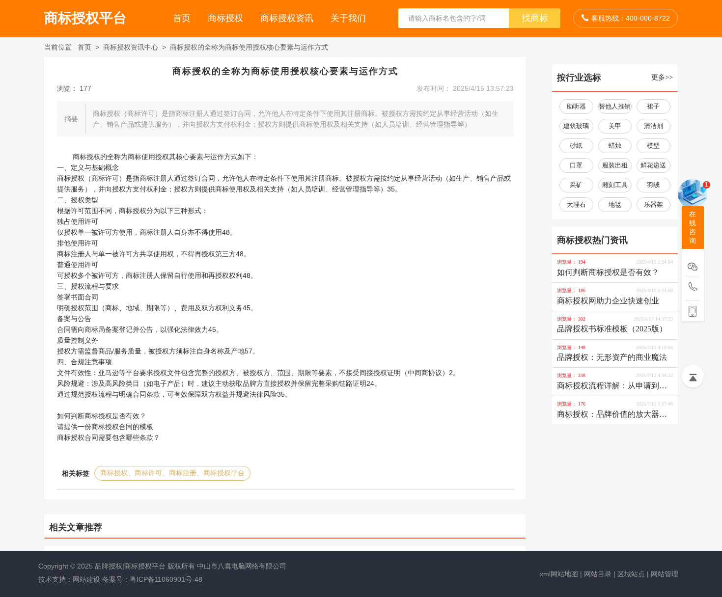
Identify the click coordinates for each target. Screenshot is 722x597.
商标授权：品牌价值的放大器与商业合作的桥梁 (612, 415)
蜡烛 (615, 145)
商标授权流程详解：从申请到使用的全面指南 (612, 386)
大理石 (576, 204)
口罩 (576, 165)
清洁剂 (653, 126)
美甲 (615, 126)
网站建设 (86, 579)
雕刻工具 (615, 185)
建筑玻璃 (576, 126)
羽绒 (653, 185)
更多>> (662, 77)
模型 (653, 145)
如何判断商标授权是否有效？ (608, 272)
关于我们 (348, 18)
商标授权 (227, 18)
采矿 (576, 185)
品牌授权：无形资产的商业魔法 (612, 357)
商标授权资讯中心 (131, 47)
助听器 (576, 106)
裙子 (653, 106)
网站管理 (664, 574)
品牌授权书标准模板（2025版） (612, 329)
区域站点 (631, 574)
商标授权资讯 (288, 18)
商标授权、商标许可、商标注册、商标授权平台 (172, 473)
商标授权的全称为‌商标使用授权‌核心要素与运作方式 (249, 47)
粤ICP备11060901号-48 (166, 579)
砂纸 (576, 145)
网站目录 (597, 574)
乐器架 (653, 204)
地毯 (615, 204)
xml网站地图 (559, 574)
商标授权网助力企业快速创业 (608, 301)
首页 (183, 18)
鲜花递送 (653, 165)
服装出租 (615, 165)
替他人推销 (615, 106)
